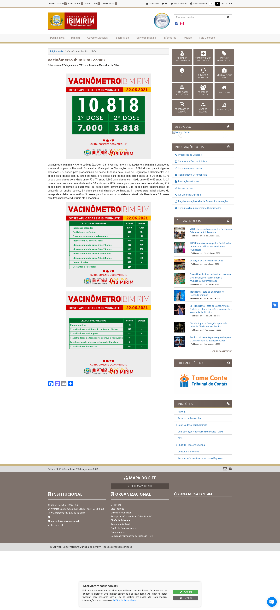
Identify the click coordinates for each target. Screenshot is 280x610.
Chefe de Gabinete (120, 520)
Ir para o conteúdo (57, 3)
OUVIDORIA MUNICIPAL (203, 76)
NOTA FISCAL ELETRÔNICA (182, 93)
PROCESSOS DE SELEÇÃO (182, 110)
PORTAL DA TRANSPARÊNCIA (182, 59)
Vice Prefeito (117, 508)
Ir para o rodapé (109, 3)
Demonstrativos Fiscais (190, 168)
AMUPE (181, 411)
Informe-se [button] (169, 37)
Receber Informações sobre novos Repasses (200, 458)
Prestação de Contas (188, 181)
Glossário (154, 3)
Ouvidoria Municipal (121, 512)
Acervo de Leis (185, 188)
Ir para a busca (92, 3)
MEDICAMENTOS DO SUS (224, 76)
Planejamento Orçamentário (192, 174)
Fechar (187, 598)
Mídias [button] (188, 37)
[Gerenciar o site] (230, 469)
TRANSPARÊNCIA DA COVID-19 (203, 59)
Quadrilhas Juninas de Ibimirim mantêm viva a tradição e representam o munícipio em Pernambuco (210, 277)
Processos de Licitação (190, 155)
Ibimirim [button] (75, 37)
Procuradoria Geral (120, 524)
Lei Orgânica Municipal (189, 194)
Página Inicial (57, 37)
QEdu (180, 438)
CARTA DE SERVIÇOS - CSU (224, 59)
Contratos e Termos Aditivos (192, 161)
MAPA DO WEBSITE (203, 110)
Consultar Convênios (188, 451)
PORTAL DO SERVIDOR (203, 93)
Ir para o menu (75, 3)
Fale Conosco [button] (207, 37)
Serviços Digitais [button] (146, 37)
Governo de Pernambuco (190, 418)
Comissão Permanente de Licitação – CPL (132, 536)
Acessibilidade (200, 3)
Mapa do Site (180, 3)
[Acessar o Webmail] (225, 469)
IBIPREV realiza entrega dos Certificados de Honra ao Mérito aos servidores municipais (210, 246)
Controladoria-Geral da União (192, 425)
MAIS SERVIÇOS (224, 110)
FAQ (167, 3)
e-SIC (182, 75)
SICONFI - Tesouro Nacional (191, 445)
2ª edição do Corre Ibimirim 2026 (206, 260)
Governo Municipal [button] (97, 37)
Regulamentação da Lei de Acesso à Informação (203, 201)
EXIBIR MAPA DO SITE (141, 485)
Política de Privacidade (124, 600)
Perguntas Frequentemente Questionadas (199, 208)
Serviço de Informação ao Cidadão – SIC (131, 516)
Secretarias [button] (122, 37)
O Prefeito (116, 505)
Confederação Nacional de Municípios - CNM (200, 431)
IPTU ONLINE (224, 93)
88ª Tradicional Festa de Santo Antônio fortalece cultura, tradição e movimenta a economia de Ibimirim (211, 309)
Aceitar (187, 592)
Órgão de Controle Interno (124, 528)
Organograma (118, 532)
